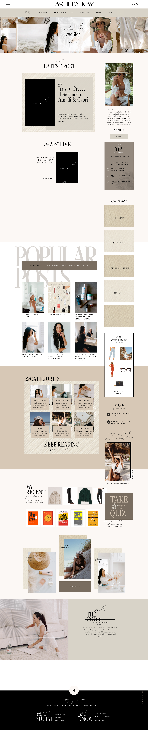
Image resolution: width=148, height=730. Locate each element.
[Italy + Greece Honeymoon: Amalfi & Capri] (40, 102)
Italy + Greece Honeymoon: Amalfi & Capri (73, 94)
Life (60, 84)
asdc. (84, 728)
